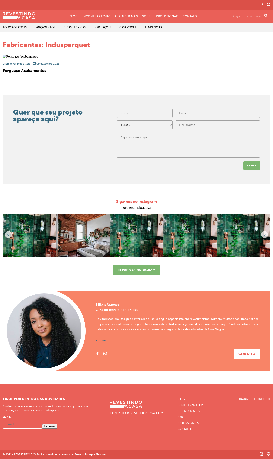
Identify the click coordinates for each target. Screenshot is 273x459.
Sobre (147, 16)
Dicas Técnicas (75, 27)
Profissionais (167, 16)
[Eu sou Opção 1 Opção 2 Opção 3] (145, 126)
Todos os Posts (15, 27)
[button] (264, 234)
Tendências (153, 27)
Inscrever (49, 426)
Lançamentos (45, 27)
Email (7, 417)
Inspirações (102, 27)
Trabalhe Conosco (254, 399)
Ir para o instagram (136, 270)
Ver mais (101, 340)
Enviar (251, 165)
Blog (73, 16)
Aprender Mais (126, 16)
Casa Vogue (127, 27)
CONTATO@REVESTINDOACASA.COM (136, 413)
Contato (190, 16)
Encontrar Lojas (96, 16)
